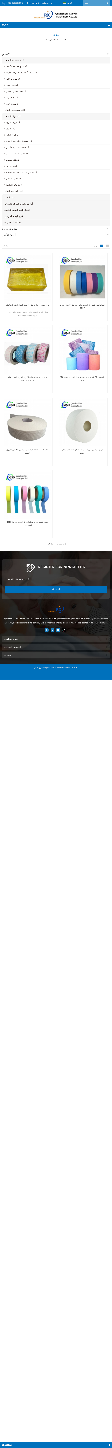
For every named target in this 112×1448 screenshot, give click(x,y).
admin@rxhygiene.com (42, 3)
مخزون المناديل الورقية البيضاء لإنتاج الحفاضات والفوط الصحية (82, 451)
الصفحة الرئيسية (52, 39)
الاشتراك (56, 589)
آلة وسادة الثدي (12, 104)
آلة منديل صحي (12, 85)
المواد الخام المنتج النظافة (17, 210)
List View (107, 246)
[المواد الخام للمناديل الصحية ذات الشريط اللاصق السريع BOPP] (82, 278)
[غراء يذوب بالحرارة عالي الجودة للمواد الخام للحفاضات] (27, 278)
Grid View (102, 246)
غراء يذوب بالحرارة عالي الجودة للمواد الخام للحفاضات (27, 305)
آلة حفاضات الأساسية (14, 185)
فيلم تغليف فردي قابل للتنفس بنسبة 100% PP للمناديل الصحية (82, 379)
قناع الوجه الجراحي (13, 216)
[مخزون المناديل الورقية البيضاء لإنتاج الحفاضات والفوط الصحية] (82, 422)
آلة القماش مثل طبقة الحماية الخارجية (21, 172)
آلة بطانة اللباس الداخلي (16, 91)
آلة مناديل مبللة (12, 97)
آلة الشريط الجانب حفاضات (17, 153)
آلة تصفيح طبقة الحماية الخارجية (19, 141)
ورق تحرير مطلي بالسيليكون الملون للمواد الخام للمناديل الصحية (27, 379)
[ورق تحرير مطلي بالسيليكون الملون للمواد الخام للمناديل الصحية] (27, 350)
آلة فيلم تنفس (11, 166)
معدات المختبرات (12, 222)
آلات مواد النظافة (12, 116)
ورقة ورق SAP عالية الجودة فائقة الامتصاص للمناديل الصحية (27, 451)
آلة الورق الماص (12, 135)
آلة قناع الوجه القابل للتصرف (18, 204)
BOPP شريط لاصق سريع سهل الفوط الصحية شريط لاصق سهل (27, 524)
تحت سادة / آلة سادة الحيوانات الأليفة (21, 72)
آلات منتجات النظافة (14, 60)
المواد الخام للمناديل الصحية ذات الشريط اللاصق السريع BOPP (82, 307)
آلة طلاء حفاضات (13, 160)
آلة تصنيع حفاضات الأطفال (16, 66)
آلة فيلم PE (10, 128)
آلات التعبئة (9, 197)
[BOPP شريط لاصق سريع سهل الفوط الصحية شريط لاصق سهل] (27, 495)
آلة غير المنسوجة (13, 122)
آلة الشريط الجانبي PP (15, 178)
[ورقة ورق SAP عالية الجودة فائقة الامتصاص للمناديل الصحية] (27, 422)
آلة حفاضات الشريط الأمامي (17, 147)
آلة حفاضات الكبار (13, 79)
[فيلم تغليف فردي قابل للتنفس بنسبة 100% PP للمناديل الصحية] (82, 350)
